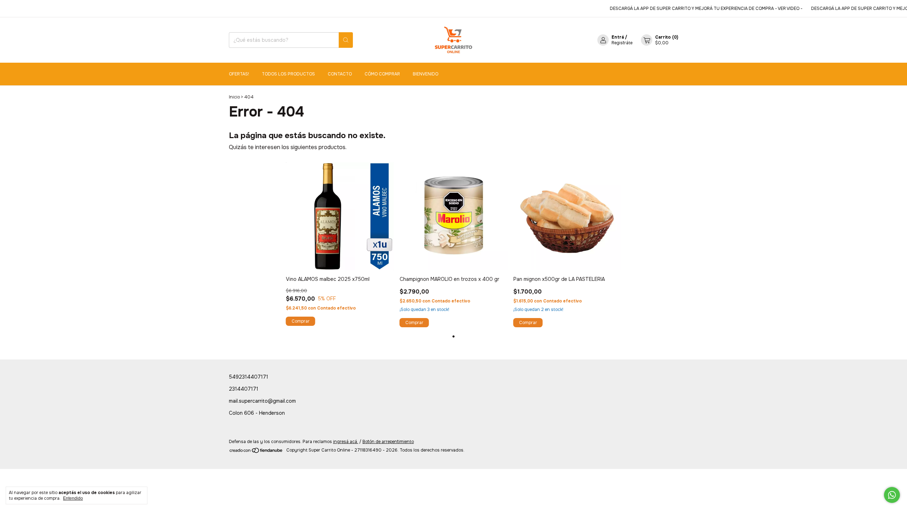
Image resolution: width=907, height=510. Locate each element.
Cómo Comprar (382, 74)
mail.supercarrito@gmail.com (262, 401)
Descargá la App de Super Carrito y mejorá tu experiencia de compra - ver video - (697, 8)
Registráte (622, 43)
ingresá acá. (345, 441)
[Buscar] (346, 40)
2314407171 (243, 389)
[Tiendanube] (256, 452)
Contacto (340, 74)
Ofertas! (239, 74)
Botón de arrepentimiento (388, 441)
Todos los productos (288, 74)
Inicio (234, 97)
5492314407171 (248, 377)
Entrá (618, 37)
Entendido (73, 498)
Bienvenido (425, 74)
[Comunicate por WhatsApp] (892, 495)
